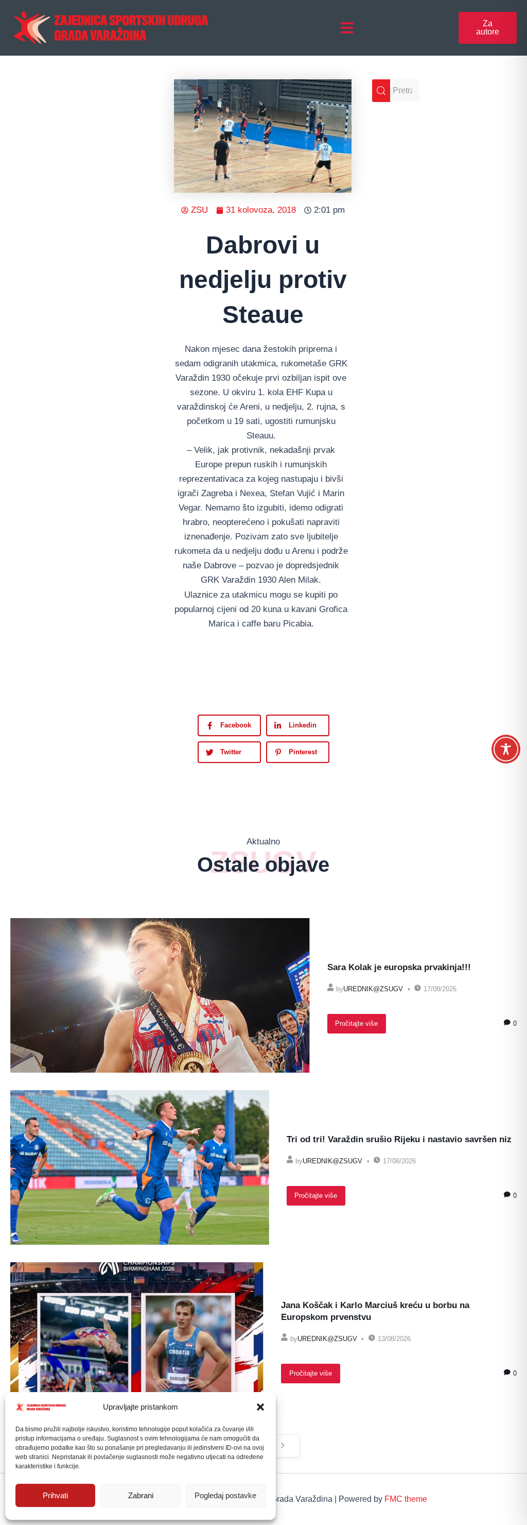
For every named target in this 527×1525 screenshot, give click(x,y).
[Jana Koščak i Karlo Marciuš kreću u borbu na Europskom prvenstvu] (137, 1339)
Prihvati (55, 1495)
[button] (260, 1407)
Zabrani (140, 1495)
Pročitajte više (356, 1023)
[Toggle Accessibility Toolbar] (506, 749)
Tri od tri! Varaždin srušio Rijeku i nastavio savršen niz (399, 1139)
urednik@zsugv (373, 989)
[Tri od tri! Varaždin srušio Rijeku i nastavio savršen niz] (139, 1167)
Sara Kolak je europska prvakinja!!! (399, 967)
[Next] (282, 1446)
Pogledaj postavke (225, 1495)
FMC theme (405, 1499)
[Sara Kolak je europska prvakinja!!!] (160, 995)
